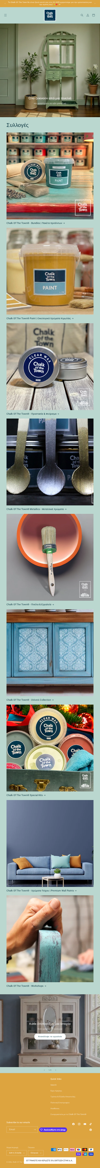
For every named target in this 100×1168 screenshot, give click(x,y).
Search (54, 1085)
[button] (5, 15)
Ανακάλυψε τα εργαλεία (50, 1036)
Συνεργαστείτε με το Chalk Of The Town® (68, 1114)
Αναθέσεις (55, 1108)
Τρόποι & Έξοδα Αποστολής (63, 1097)
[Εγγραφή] (35, 1130)
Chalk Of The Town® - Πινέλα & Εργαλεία (29, 604)
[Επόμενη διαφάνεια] (56, 1070)
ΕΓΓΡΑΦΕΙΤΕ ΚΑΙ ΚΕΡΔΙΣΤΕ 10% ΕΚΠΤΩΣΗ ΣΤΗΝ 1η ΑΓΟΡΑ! (50, 1160)
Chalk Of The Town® (20, 1162)
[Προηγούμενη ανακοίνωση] (5, 3)
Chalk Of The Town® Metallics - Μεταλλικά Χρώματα (35, 509)
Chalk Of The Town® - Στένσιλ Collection (29, 699)
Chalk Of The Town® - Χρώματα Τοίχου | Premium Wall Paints (40, 890)
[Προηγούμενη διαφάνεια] (44, 1070)
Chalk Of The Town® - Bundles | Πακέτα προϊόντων (34, 223)
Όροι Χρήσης (56, 1091)
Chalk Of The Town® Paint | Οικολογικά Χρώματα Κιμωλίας (39, 318)
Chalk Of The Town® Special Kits (25, 795)
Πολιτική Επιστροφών (60, 1103)
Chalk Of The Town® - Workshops (25, 986)
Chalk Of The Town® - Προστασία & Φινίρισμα (31, 413)
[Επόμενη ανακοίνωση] (95, 3)
